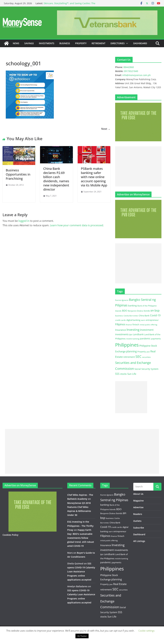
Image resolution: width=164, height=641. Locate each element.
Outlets (137, 520)
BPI (152, 310)
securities (146, 357)
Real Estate (120, 584)
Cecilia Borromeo (131, 316)
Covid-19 (155, 315)
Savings (29, 43)
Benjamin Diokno (135, 310)
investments (122, 334)
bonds (147, 310)
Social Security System (146, 368)
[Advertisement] (138, 166)
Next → (105, 129)
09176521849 (131, 71)
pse (148, 351)
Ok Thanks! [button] (82, 636)
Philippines (127, 345)
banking (132, 305)
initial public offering (148, 324)
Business (64, 43)
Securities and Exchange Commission (110, 601)
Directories (118, 43)
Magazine (138, 500)
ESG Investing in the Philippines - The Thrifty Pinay (80, 525)
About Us (138, 493)
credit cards (120, 320)
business (119, 315)
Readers (137, 514)
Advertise (138, 507)
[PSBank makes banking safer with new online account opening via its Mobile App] (94, 148)
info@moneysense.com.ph (136, 75)
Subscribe (138, 527)
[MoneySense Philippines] (6, 43)
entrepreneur (152, 320)
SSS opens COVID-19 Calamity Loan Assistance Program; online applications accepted (81, 571)
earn (143, 320)
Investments (46, 43)
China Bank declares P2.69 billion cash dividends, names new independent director (56, 179)
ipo (130, 334)
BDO (124, 310)
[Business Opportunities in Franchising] (19, 148)
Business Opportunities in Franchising (18, 174)
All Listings (139, 541)
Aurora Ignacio (121, 300)
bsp (157, 310)
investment (147, 330)
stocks (123, 373)
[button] (126, 43)
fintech (135, 324)
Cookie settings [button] (146, 630)
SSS (117, 374)
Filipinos (120, 324)
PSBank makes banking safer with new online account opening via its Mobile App (94, 176)
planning (131, 351)
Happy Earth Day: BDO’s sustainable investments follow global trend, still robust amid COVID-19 (80, 538)
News (16, 43)
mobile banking (132, 338)
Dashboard (140, 43)
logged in (23, 221)
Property (80, 43)
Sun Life (131, 373)
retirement (129, 356)
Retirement (98, 43)
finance (129, 325)
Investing (133, 330)
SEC (138, 356)
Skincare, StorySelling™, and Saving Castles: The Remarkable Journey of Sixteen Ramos (69, 5)
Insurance (120, 329)
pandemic (145, 338)
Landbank (138, 334)
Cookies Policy (10, 534)
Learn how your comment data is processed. (77, 225)
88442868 (128, 67)
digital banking (133, 320)
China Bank (144, 315)
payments (156, 338)
